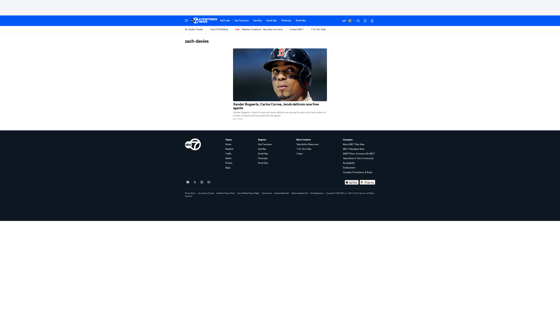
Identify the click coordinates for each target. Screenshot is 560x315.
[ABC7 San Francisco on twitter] (195, 182)
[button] (186, 20)
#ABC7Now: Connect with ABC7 (359, 154)
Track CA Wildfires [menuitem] (219, 29)
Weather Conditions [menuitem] (251, 29)
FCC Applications (317, 193)
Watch (228, 158)
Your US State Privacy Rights (248, 193)
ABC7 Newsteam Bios (353, 149)
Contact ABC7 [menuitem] (297, 29)
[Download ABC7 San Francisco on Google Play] (367, 182)
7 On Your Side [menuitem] (318, 29)
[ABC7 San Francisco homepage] (204, 21)
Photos (228, 163)
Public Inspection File (299, 193)
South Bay (271, 20)
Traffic (228, 154)
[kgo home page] (193, 144)
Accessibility (349, 163)
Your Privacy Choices (206, 193)
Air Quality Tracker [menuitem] (194, 29)
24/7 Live (225, 20)
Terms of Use (267, 193)
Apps (227, 168)
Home (228, 144)
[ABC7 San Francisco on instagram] (202, 182)
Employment (349, 168)
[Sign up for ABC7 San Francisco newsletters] (209, 182)
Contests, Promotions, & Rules (357, 172)
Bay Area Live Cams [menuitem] (272, 29)
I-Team (299, 154)
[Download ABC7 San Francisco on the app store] (352, 182)
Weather (229, 149)
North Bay (301, 20)
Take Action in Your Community (358, 158)
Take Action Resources (307, 144)
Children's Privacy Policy (225, 193)
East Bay (257, 20)
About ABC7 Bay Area (353, 144)
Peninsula (286, 20)
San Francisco (242, 20)
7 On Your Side (303, 149)
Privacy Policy (190, 193)
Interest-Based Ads (281, 193)
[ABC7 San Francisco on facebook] (188, 182)
